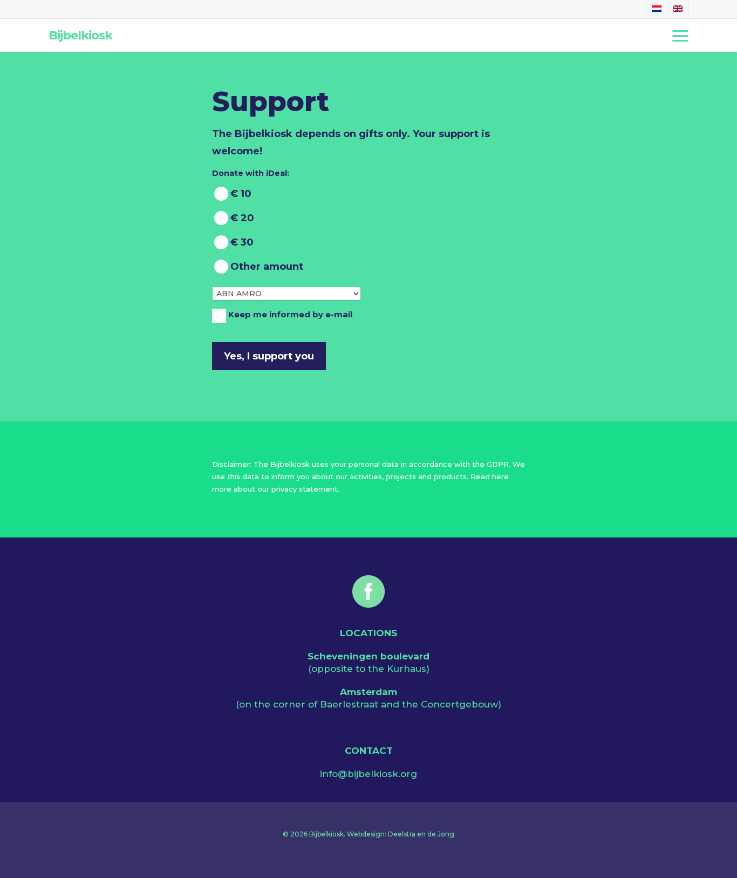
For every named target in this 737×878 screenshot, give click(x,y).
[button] (680, 35)
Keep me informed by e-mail (290, 314)
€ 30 (242, 242)
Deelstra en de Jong (421, 834)
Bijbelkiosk (80, 36)
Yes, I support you (269, 356)
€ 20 (242, 218)
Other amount (266, 267)
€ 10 (240, 194)
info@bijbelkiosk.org (368, 773)
